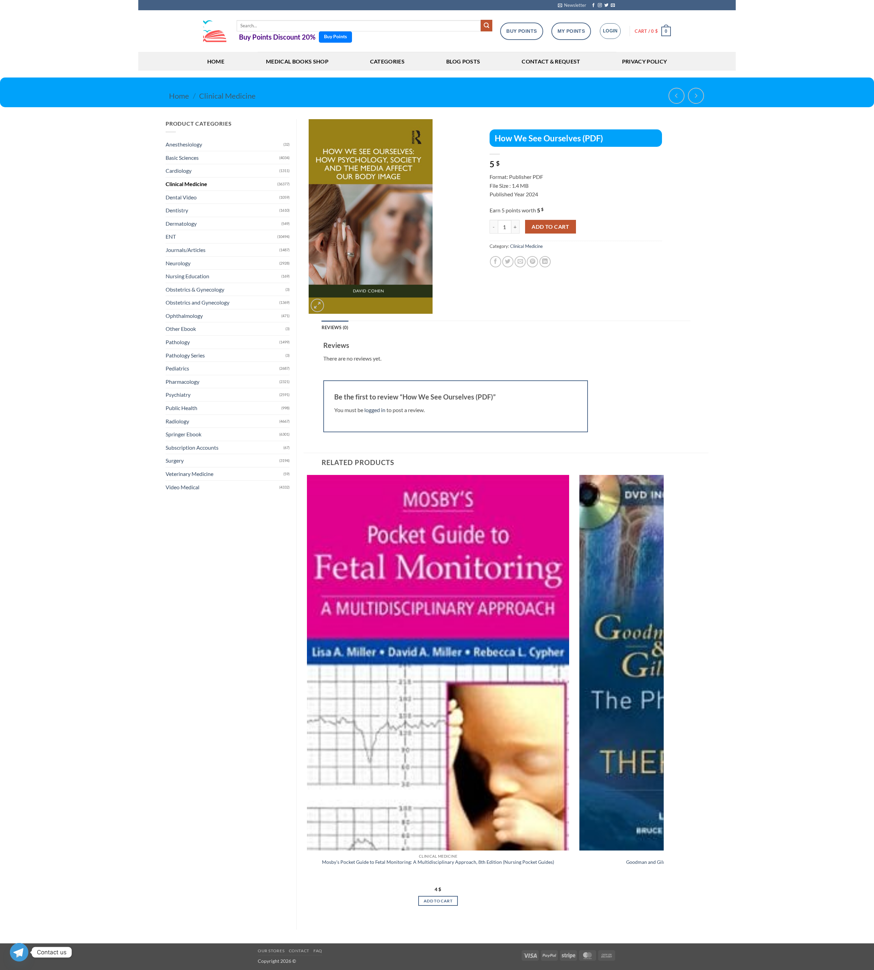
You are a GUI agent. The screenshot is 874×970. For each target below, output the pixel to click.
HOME (215, 61)
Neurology (178, 263)
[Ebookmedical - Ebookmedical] (214, 31)
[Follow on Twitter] (606, 5)
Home (179, 95)
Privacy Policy (644, 61)
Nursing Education (187, 276)
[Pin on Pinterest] (532, 261)
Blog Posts (463, 61)
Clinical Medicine (227, 95)
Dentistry (177, 210)
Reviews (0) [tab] (335, 327)
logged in (374, 410)
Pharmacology (182, 381)
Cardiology (179, 170)
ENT (171, 236)
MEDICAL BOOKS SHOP (297, 61)
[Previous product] (696, 96)
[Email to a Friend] (520, 261)
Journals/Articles (186, 250)
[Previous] (304, 696)
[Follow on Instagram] (600, 5)
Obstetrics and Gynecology (197, 302)
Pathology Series (185, 355)
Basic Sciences (182, 157)
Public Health (181, 408)
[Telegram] (19, 952)
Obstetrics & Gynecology (195, 289)
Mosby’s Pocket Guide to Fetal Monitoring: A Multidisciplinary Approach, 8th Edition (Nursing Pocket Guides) (438, 862)
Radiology (177, 421)
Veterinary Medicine (189, 473)
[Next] (660, 696)
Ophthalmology (184, 315)
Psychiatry (178, 394)
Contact (299, 950)
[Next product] (676, 96)
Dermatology (181, 223)
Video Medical (182, 487)
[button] (572, 5)
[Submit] (486, 25)
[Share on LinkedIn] (545, 261)
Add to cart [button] (438, 901)
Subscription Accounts (192, 447)
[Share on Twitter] (507, 261)
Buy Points (335, 36)
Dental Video (181, 197)
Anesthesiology (184, 144)
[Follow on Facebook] (593, 5)
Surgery (175, 460)
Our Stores (271, 950)
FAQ (317, 950)
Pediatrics (177, 368)
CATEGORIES (387, 61)
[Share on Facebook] (495, 261)
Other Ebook (181, 328)
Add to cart (550, 227)
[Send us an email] (613, 5)
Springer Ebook (183, 434)
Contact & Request (551, 61)
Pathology (178, 342)
